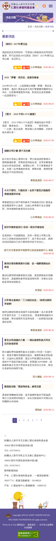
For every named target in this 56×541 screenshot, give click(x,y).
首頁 (30, 26)
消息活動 (38, 26)
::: (3, 32)
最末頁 (41, 420)
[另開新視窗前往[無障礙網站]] (28, 534)
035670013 (15, 465)
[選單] (51, 4)
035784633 (15, 450)
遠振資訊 (31, 525)
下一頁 (37, 420)
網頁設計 (21, 525)
